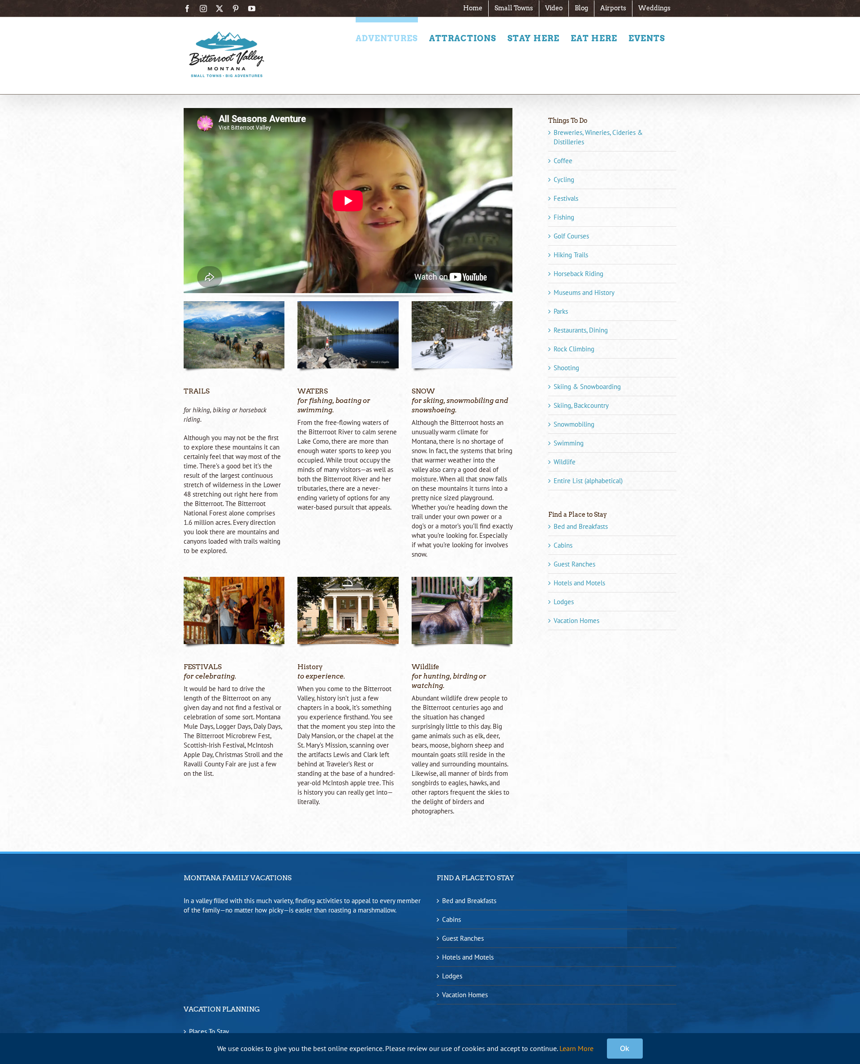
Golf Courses (571, 236)
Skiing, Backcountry (581, 405)
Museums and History (584, 292)
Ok (624, 1048)
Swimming (569, 443)
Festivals (566, 198)
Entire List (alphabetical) (588, 480)
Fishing (564, 217)
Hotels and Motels (579, 583)
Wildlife (565, 462)
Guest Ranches (574, 564)
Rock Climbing (574, 349)
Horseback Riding (578, 273)
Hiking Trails (571, 255)
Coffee (563, 160)
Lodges (564, 601)
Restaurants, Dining (581, 330)
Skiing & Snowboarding (587, 386)
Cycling (564, 179)
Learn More (576, 1048)
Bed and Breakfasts (581, 526)
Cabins (563, 545)
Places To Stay (209, 1031)
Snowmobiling (574, 424)
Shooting (566, 367)
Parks (561, 311)
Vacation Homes (576, 620)
